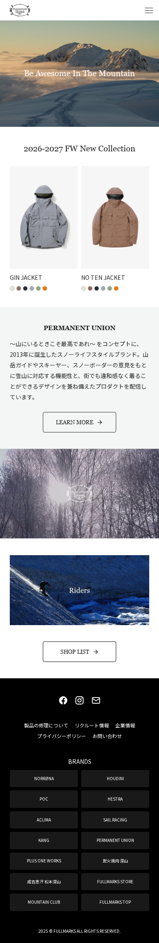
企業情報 (125, 725)
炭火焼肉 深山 (115, 860)
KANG (43, 840)
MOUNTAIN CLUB (44, 902)
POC (44, 799)
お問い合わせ (107, 735)
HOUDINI (115, 778)
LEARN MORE (74, 422)
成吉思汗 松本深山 (44, 881)
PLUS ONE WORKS (44, 860)
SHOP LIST (74, 651)
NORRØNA (44, 778)
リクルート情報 (92, 725)
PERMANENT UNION (115, 840)
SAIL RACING (115, 820)
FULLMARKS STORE (115, 881)
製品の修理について (46, 725)
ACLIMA (44, 820)
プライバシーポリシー (61, 735)
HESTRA (115, 799)
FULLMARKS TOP (115, 902)
